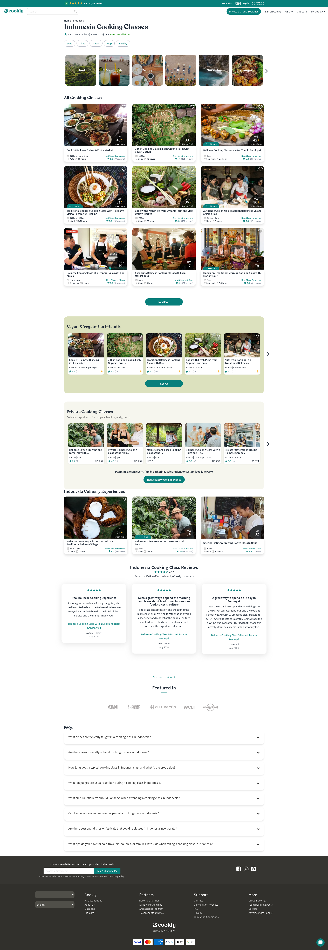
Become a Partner (149, 900)
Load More (164, 302)
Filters (96, 43)
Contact (198, 900)
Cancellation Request (206, 904)
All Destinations (93, 900)
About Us (89, 904)
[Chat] (320, 942)
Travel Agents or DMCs (151, 912)
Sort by (123, 43)
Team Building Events (260, 904)
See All (164, 383)
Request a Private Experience (164, 479)
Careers (253, 908)
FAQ (196, 908)
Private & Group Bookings (243, 11)
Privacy (198, 912)
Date (69, 43)
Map (109, 43)
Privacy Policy (117, 876)
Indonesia (79, 20)
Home (67, 20)
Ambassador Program (151, 908)
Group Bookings (257, 900)
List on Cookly (273, 11)
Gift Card (302, 11)
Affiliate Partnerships (150, 904)
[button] (84, 3)
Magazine (90, 908)
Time (82, 43)
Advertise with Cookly (260, 912)
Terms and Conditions (206, 917)
